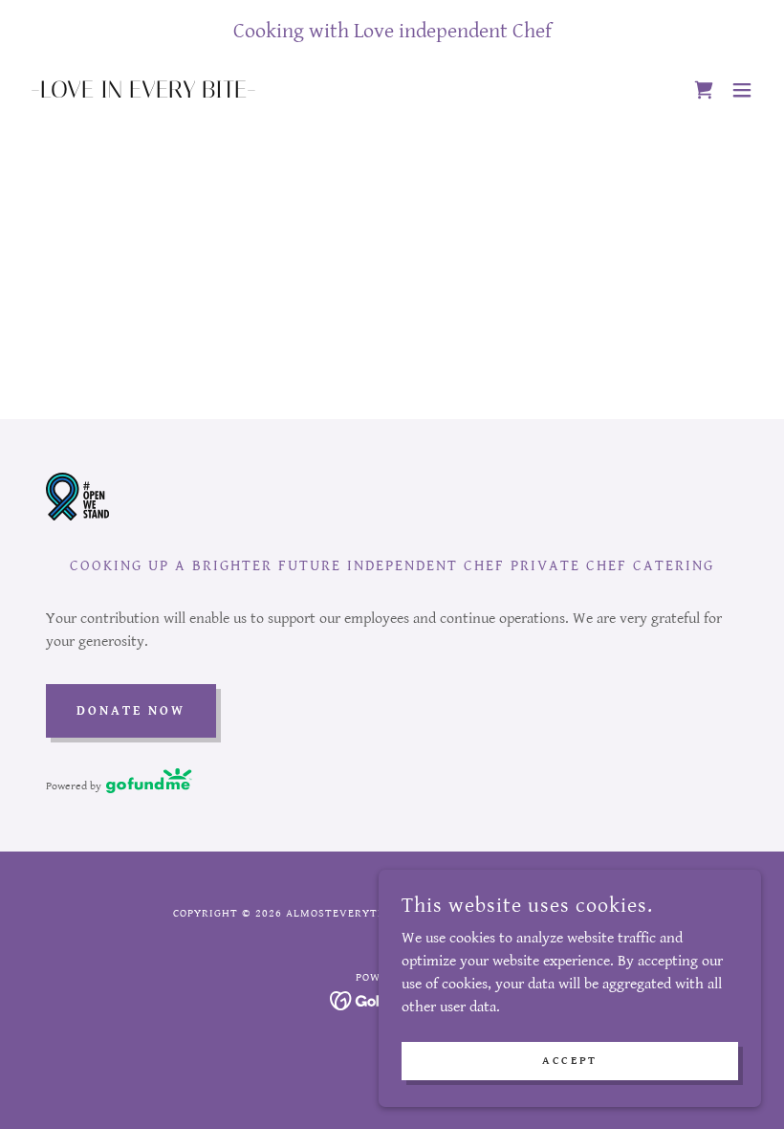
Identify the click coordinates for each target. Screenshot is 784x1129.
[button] (742, 90)
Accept (569, 1060)
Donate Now (130, 711)
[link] (143, 93)
